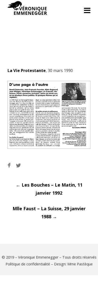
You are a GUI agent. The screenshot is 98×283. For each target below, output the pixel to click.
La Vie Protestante (27, 70)
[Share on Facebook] (9, 165)
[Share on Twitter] (18, 165)
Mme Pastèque (80, 264)
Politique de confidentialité (28, 264)
